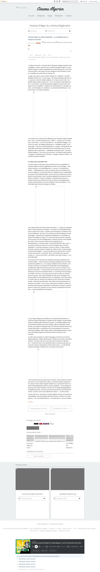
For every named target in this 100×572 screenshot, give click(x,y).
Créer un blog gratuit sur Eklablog (38, 528)
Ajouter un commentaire (38, 456)
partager (45, 550)
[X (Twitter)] (57, 1)
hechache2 (14, 528)
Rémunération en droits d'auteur (87, 528)
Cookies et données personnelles (48, 531)
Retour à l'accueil (50, 414)
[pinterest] (59, 1)
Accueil (31, 15)
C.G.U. (75, 528)
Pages (50, 15)
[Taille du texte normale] (49, 42)
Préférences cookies (64, 531)
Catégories (41, 15)
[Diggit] (56, 55)
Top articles (52, 528)
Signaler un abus (67, 528)
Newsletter (59, 15)
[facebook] (55, 1)
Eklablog (60, 524)
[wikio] (51, 55)
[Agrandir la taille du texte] (64, 42)
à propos (54, 550)
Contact (69, 15)
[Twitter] (54, 55)
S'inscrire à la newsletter (33, 428)
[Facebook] (53, 55)
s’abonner (37, 550)
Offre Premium (34, 531)
